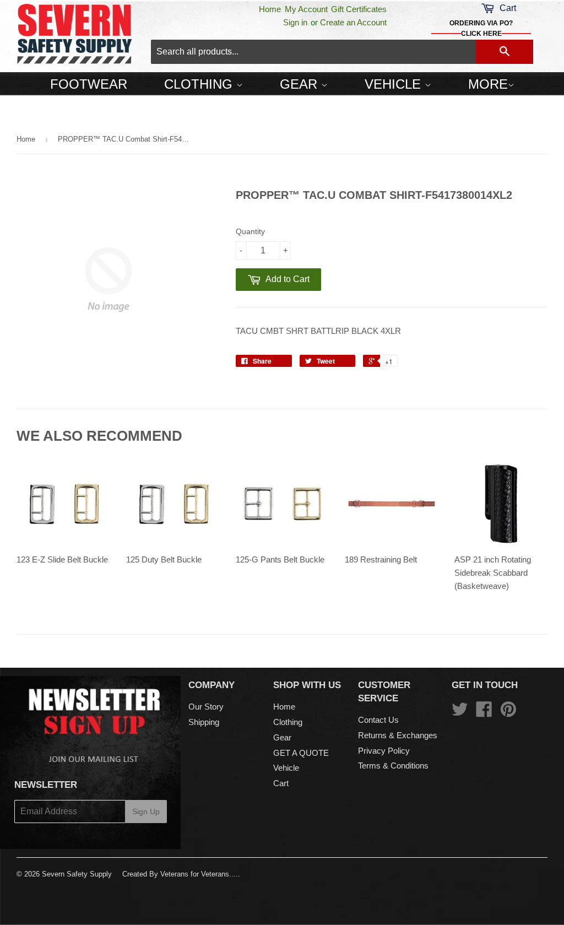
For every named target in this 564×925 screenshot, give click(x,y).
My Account (306, 9)
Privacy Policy (384, 750)
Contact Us (378, 719)
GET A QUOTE (301, 753)
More (488, 84)
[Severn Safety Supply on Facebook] (484, 712)
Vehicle (395, 84)
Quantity (250, 231)
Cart (281, 783)
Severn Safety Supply (77, 874)
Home (270, 9)
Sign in (295, 22)
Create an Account (353, 22)
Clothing (200, 84)
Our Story (206, 706)
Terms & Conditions (393, 765)
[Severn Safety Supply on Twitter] (460, 712)
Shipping (203, 722)
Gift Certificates (359, 9)
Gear (300, 84)
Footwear (88, 84)
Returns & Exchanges (397, 735)
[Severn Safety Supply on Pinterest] (508, 712)
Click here (481, 33)
